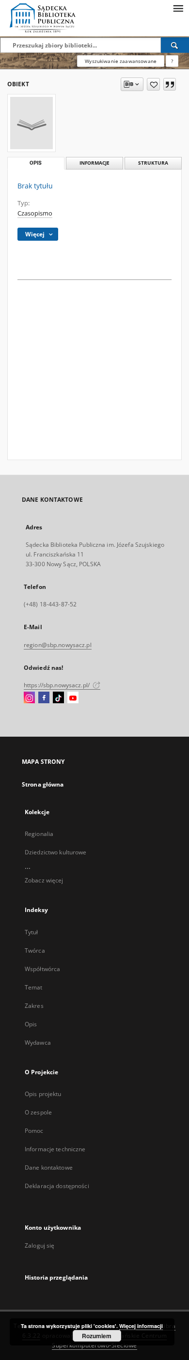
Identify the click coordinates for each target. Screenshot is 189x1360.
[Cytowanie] (169, 84)
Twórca (35, 950)
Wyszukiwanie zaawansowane (121, 61)
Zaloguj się (40, 1245)
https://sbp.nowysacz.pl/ (57, 685)
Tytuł (31, 932)
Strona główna (43, 784)
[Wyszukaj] (175, 45)
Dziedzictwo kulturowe (56, 852)
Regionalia (39, 834)
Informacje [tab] (94, 163)
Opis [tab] (36, 163)
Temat (34, 987)
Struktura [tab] (153, 163)
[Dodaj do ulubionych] (153, 84)
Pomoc (34, 1131)
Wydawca (38, 1042)
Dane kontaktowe (49, 1167)
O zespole (38, 1112)
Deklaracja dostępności (57, 1186)
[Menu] (178, 7)
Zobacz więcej (44, 880)
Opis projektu (43, 1094)
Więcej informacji (141, 1325)
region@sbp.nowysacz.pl (58, 645)
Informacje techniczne (55, 1149)
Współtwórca (42, 969)
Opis (31, 1024)
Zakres (34, 1006)
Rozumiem (96, 1335)
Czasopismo (34, 213)
